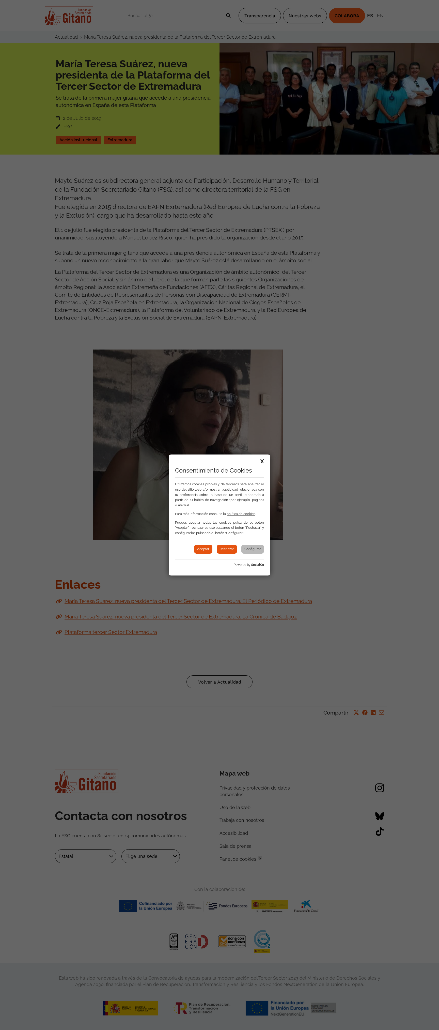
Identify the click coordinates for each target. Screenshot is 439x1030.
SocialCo (257, 565)
